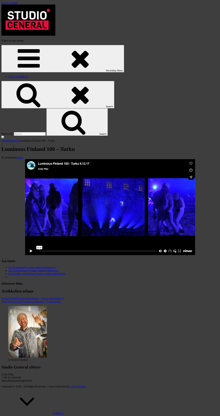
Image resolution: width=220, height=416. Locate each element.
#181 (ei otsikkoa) (18, 76)
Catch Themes (78, 386)
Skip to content (9, 2)
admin (19, 157)
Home (4, 140)
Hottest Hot (14, 140)
